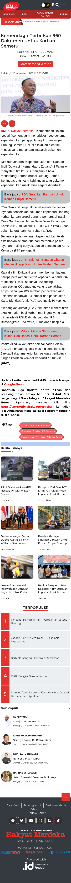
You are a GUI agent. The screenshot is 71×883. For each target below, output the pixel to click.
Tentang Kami (32, 805)
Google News (14, 384)
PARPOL (64, 14)
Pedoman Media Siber (48, 807)
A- (12, 123)
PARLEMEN (9, 14)
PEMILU (26, 14)
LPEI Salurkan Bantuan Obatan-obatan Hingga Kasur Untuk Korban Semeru (34, 262)
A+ (4, 123)
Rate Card (13, 805)
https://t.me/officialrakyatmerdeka (26, 406)
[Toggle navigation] (64, 5)
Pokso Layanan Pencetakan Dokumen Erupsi (41, 437)
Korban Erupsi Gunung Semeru (35, 425)
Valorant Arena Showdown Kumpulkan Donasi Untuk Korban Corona (32, 334)
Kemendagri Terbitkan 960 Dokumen (38, 431)
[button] (53, 4)
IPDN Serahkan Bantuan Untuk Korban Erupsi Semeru (34, 197)
